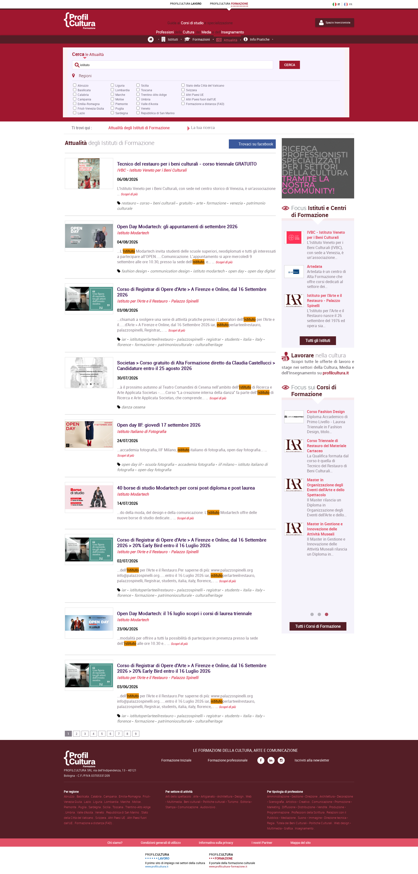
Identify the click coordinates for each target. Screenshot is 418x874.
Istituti (173, 39)
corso (144, 203)
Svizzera (191, 90)
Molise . (137, 802)
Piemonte (121, 104)
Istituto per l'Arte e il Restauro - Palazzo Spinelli (157, 301)
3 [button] (326, 614)
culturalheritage (208, 344)
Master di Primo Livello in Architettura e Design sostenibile (327, 416)
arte (199, 203)
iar (123, 339)
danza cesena (133, 407)
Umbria (145, 99)
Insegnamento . (305, 828)
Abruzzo (83, 85)
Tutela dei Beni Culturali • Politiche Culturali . (305, 823)
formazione (216, 203)
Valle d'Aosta (149, 104)
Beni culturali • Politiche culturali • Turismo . (212, 802)
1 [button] (312, 614)
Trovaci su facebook (256, 144)
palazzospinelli (189, 339)
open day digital (261, 271)
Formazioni (201, 39)
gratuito (185, 203)
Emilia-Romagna (89, 104)
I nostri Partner (262, 842)
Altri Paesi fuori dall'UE (201, 99)
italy (258, 339)
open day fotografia (154, 469)
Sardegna (121, 113)
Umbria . (71, 812)
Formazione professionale (227, 760)
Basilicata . (84, 796)
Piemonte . (71, 807)
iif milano (226, 464)
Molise (119, 99)
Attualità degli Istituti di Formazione (139, 127)
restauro (128, 203)
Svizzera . (101, 818)
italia (247, 339)
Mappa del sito (301, 842)
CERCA (289, 65)
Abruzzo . (70, 796)
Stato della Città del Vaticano (205, 85)
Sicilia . (107, 807)
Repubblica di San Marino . (123, 812)
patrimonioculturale (175, 344)
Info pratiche (259, 39)
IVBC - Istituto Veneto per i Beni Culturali (152, 170)
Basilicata (84, 90)
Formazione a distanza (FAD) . (94, 823)
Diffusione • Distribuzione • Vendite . (305, 807)
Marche (120, 95)
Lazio (81, 113)
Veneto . (100, 812)
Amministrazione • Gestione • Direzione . (293, 796)
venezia (236, 203)
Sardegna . (96, 807)
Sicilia (145, 85)
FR (350, 4)
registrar (213, 339)
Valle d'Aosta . (86, 812)
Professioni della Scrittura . (309, 812)
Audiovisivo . (208, 807)
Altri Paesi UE (195, 95)
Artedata (314, 266)
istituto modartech (208, 271)
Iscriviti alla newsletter (312, 760)
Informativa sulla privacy (216, 842)
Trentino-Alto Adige (154, 95)
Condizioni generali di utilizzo (161, 842)
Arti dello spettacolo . (179, 796)
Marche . (126, 802)
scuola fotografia (159, 464)
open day (236, 271)
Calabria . (97, 796)
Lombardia (122, 90)
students (231, 339)
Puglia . (83, 807)
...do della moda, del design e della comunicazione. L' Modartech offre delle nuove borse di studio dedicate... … (187, 515)
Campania (84, 99)
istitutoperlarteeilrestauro (151, 339)
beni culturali (164, 203)
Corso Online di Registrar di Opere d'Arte (328, 577)
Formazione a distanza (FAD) (205, 104)
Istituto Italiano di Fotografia (141, 431)
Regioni (85, 75)
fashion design (134, 271)
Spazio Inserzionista (338, 22)
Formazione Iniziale (176, 760)
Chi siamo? (114, 842)
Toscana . (118, 807)
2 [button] (319, 614)
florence (124, 344)
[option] (316, 510)
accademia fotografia (196, 464)
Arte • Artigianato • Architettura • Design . (219, 796)
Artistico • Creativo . (299, 802)
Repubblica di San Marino (158, 113)
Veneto (145, 108)
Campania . (111, 796)
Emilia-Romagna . (131, 796)
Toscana (146, 90)
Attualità (230, 40)
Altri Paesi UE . (117, 818)
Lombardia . (112, 802)
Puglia (119, 108)
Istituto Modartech (133, 232)
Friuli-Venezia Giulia (91, 108)
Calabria (83, 95)
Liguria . (98, 802)
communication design (169, 271)
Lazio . (88, 802)
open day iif (131, 464)
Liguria (120, 85)
